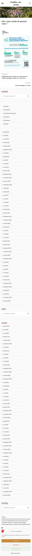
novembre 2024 (7, 177)
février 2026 (6, 142)
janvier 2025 (6, 170)
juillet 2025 (6, 156)
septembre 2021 (7, 286)
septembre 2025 (7, 149)
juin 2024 (5, 195)
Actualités (6, 106)
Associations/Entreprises (9, 113)
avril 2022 (6, 272)
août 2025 (6, 153)
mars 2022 (6, 276)
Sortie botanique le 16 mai (22, 85)
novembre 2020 (7, 297)
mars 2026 (6, 139)
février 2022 (6, 279)
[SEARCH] (28, 96)
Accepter (16, 541)
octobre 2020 (6, 301)
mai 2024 (5, 198)
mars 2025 (6, 167)
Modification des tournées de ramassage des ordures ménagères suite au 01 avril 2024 (14, 77)
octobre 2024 (6, 181)
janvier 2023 (6, 244)
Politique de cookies (15, 553)
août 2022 (6, 262)
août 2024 (6, 188)
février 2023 (6, 241)
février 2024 (6, 209)
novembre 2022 (7, 251)
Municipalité (6, 109)
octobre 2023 (6, 223)
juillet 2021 (6, 290)
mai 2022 (5, 269)
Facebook (5, 124)
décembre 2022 (7, 248)
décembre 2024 (7, 174)
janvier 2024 (6, 213)
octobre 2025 (6, 146)
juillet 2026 (6, 132)
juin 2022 (5, 265)
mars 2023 (6, 237)
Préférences (16, 549)
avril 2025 (6, 163)
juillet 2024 (6, 191)
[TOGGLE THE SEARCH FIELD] (29, 3)
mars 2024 (6, 205)
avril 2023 (6, 234)
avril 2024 (6, 202)
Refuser (16, 545)
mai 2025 (5, 160)
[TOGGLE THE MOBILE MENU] (2, 3)
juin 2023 (5, 230)
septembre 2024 (7, 184)
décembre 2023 (7, 216)
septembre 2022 (7, 258)
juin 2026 (5, 135)
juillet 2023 (6, 227)
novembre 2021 (7, 283)
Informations (6, 120)
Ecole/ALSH (6, 117)
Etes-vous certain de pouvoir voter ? (14, 22)
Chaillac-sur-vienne (16, 3)
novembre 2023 (7, 220)
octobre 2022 (6, 255)
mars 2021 (6, 294)
